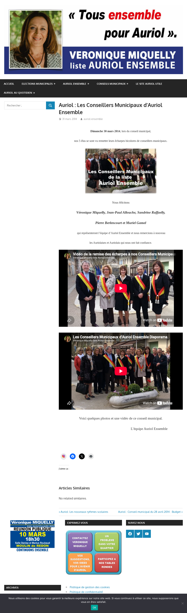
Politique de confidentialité (86, 592)
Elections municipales (37, 83)
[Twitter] (138, 534)
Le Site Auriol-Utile (149, 83)
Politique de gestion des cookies (90, 587)
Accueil (9, 83)
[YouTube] (147, 534)
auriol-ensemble (93, 118)
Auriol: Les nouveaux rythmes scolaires (84, 512)
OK (94, 607)
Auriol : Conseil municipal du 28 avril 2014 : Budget (149, 512)
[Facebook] (130, 534)
